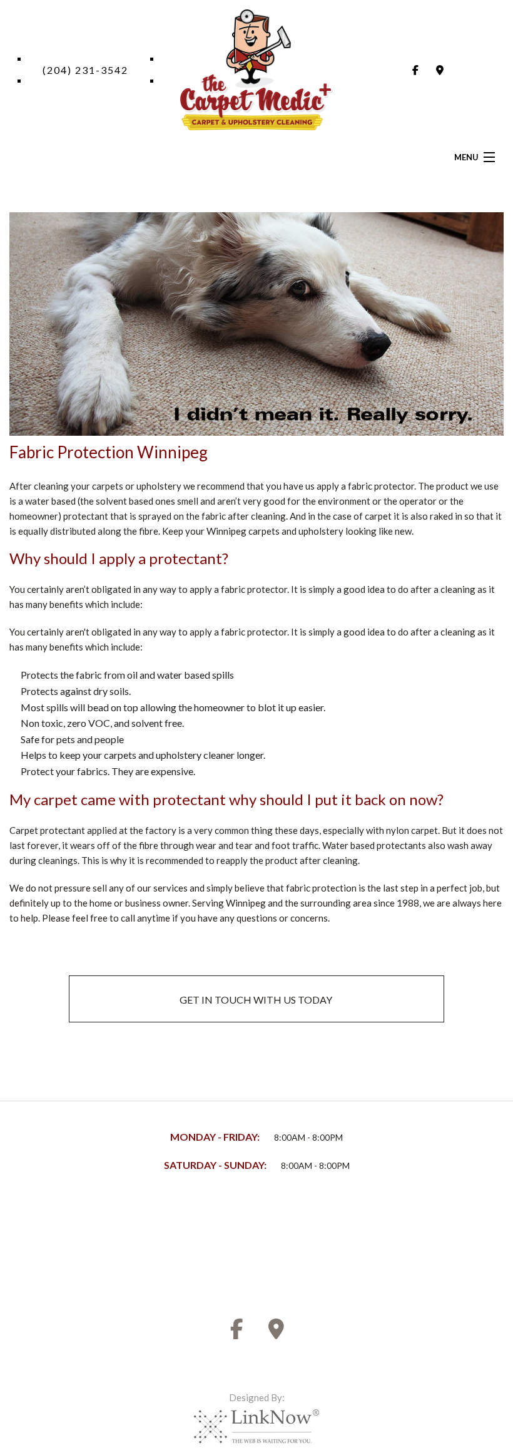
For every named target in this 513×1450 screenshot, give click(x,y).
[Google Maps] (440, 70)
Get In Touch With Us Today (256, 999)
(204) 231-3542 (85, 70)
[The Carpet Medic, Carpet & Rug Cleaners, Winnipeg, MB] (56, 1235)
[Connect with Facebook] (415, 70)
